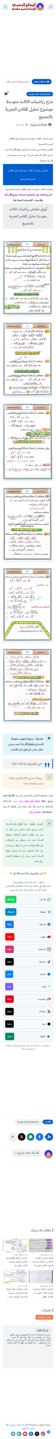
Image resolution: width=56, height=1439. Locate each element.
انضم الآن (10, 899)
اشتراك (9, 936)
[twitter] (37, 1434)
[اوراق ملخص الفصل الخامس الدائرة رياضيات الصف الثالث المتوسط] (41, 1245)
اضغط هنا (47, 812)
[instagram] (43, 1434)
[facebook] (31, 1434)
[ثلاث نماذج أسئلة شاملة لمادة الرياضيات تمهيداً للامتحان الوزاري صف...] (15, 1276)
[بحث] (5, 7)
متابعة (9, 924)
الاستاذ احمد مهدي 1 (38, 124)
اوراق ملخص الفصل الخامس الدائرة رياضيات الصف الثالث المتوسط (42, 1261)
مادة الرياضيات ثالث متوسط (40, 94)
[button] (39, 1137)
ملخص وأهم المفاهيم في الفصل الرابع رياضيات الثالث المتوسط (16, 1261)
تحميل (9, 1036)
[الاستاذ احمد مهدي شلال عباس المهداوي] (28, 6)
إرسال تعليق (42, 1330)
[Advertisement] (28, 47)
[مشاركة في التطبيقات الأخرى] (12, 1137)
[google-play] (19, 1434)
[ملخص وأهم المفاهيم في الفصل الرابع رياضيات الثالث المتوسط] (15, 1245)
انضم (9, 974)
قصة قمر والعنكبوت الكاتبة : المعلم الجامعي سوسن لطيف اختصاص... (17, 81)
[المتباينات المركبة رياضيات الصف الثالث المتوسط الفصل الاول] (41, 1276)
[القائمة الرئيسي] (51, 7)
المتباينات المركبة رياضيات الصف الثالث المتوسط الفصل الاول (43, 1292)
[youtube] (25, 1434)
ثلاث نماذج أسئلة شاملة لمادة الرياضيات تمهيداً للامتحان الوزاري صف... (16, 1292)
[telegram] (13, 1434)
